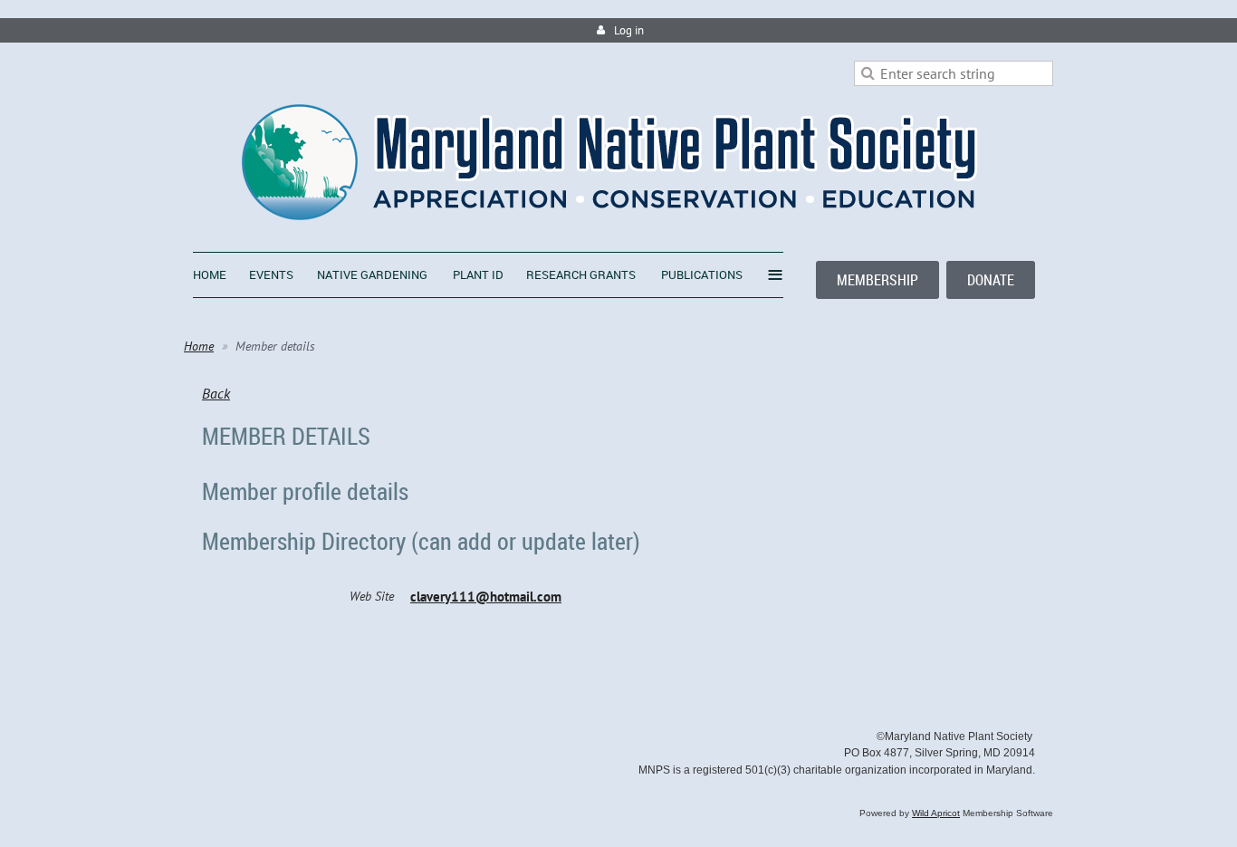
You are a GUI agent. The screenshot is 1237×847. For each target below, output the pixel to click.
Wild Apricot (936, 813)
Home (199, 346)
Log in (629, 30)
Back (216, 393)
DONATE (990, 280)
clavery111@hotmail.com (485, 596)
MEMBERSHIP (877, 280)
